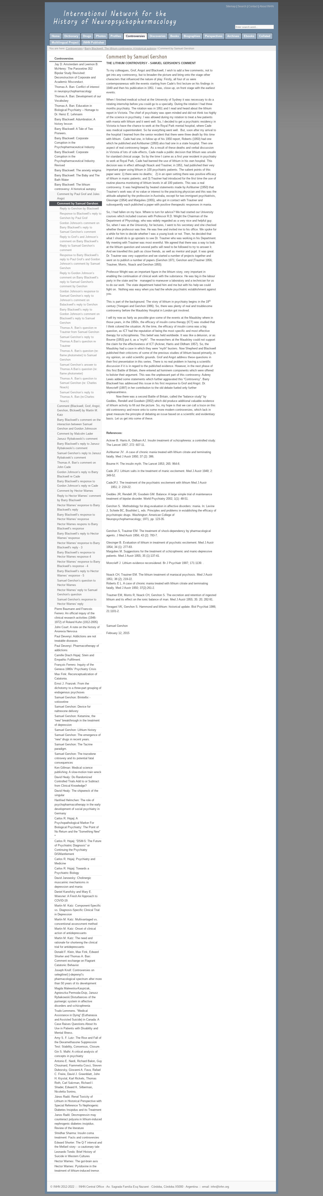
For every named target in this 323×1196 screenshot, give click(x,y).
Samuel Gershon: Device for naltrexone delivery (72, 709)
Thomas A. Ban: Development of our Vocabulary (77, 98)
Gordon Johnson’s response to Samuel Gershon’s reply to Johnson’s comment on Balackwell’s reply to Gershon (79, 298)
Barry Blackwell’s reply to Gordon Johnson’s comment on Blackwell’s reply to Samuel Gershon (80, 316)
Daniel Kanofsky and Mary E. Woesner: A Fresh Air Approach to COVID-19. (75, 896)
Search (242, 6)
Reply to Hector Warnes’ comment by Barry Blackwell (79, 498)
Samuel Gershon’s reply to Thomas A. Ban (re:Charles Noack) (77, 397)
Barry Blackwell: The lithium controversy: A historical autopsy (120, 48)
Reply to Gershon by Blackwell (79, 208)
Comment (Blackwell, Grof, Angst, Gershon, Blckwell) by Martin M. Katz (78, 410)
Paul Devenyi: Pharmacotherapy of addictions (76, 648)
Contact (253, 6)
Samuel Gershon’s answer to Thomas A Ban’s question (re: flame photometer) (78, 369)
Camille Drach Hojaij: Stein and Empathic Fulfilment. (74, 657)
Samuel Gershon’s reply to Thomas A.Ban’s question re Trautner (78, 341)
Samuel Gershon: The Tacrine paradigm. (73, 746)
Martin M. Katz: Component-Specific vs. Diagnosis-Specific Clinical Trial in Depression (77, 910)
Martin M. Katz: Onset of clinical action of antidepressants (75, 931)
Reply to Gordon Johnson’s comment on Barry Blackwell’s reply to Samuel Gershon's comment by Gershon (79, 279)
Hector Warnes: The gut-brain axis (76, 1161)
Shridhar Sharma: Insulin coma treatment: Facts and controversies (76, 1135)
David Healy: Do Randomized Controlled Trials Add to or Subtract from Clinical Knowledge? (76, 781)
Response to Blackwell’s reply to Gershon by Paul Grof (80, 216)
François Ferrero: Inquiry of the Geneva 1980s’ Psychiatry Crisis (75, 667)
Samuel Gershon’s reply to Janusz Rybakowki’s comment (79, 455)
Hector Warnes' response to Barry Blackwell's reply (78, 507)
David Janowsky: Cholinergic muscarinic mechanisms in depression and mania (72, 882)
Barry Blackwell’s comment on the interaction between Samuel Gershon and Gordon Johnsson (79, 424)
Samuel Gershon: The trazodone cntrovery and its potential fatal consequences (75, 758)
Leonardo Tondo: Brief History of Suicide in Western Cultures (75, 1154)
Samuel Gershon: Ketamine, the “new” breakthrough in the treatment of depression (77, 720)
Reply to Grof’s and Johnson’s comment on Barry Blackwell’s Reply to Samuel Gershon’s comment (79, 243)
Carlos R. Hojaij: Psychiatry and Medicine (74, 861)
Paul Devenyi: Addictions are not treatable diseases (75, 638)
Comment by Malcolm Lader (75, 433)
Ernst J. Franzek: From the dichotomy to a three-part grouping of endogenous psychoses (77, 688)
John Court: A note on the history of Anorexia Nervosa (77, 629)
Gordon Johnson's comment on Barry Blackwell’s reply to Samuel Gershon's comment (79, 227)
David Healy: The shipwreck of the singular (76, 793)
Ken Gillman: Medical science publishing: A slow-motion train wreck (77, 770)
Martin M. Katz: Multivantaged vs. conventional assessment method (76, 921)
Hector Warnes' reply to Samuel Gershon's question (77, 592)
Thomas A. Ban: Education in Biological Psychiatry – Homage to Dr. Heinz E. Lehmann (76, 110)
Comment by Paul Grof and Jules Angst (78, 196)
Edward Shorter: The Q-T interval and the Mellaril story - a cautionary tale (78, 1145)
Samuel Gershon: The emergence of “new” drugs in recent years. (77, 737)
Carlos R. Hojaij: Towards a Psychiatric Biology (71, 870)
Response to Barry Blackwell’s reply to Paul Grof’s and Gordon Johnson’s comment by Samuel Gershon (80, 261)
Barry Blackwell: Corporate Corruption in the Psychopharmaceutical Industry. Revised (74, 158)
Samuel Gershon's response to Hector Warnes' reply (76, 601)
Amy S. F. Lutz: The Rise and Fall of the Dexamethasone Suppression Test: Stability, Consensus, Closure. (77, 1042)
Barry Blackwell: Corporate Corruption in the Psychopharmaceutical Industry (74, 143)
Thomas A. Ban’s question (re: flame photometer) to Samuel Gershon (79, 355)
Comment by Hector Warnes (75, 490)
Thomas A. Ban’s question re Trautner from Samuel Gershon (79, 330)
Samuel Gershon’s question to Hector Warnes (76, 583)
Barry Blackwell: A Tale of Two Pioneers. (73, 131)
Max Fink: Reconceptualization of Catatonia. (75, 676)
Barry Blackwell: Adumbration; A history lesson (74, 121)
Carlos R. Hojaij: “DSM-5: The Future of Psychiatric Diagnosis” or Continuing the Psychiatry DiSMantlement (77, 847)
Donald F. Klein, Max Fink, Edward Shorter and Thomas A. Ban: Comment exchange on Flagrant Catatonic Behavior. (76, 958)
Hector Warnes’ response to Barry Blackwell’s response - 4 (78, 564)
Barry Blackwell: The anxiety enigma (77, 170)
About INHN (266, 6)
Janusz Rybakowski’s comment (77, 438)
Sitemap (231, 6)
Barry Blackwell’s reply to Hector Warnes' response (78, 536)
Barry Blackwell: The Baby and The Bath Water (77, 177)
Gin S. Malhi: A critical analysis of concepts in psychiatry (76, 1054)
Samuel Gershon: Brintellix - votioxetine (72, 699)
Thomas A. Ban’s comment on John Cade (76, 465)
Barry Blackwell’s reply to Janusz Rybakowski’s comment (78, 446)
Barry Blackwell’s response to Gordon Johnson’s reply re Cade (77, 483)
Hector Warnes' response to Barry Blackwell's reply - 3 (78, 545)
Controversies (74, 48)
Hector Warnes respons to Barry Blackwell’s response (77, 526)
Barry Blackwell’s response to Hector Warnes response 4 (76, 554)
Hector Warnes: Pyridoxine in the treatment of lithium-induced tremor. (77, 1168)
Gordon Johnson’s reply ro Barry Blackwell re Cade (77, 474)
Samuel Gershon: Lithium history (75, 730)
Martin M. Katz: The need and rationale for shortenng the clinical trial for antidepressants (75, 942)
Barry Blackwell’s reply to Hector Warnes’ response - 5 (78, 573)
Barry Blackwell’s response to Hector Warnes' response (76, 517)
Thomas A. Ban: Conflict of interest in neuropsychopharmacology (76, 89)
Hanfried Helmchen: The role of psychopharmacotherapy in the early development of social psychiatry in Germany (77, 807)
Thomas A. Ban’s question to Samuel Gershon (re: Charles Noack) (78, 383)
